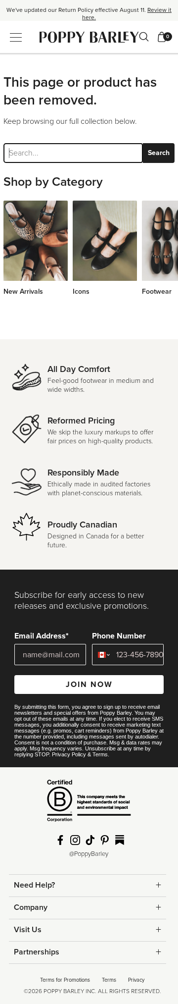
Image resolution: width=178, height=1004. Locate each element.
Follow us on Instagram (75, 840)
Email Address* (41, 636)
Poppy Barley (89, 37)
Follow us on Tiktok (90, 840)
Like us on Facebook (60, 840)
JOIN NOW (89, 684)
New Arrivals (23, 291)
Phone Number (119, 636)
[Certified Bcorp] (89, 805)
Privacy (136, 980)
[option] (89, 13)
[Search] (143, 36)
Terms (100, 754)
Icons (81, 291)
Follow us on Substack (120, 840)
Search (159, 153)
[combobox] (101, 654)
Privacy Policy (69, 754)
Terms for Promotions (65, 980)
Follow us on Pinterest (105, 840)
